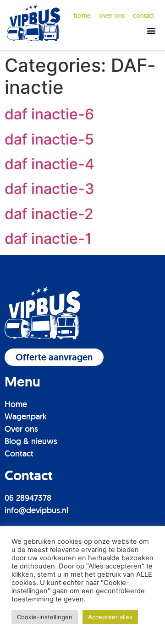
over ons (112, 15)
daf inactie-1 (48, 238)
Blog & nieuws (31, 441)
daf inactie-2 (49, 214)
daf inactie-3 (49, 189)
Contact (19, 453)
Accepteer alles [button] (110, 617)
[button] (151, 31)
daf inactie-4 (49, 164)
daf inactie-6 (49, 114)
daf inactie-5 (49, 139)
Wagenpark (26, 416)
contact (143, 15)
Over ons (21, 429)
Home (82, 15)
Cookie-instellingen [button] (44, 617)
